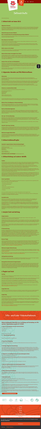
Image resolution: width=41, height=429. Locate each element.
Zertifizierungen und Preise (20, 414)
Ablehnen (3, 427)
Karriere (20, 406)
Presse (20, 412)
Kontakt (20, 410)
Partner (20, 408)
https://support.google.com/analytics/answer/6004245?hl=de (15, 253)
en (33, 1)
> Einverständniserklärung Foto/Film (10, 393)
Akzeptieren (20, 423)
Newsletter (20, 416)
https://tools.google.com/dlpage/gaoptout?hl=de (14, 245)
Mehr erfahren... (10, 427)
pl (31, 1)
